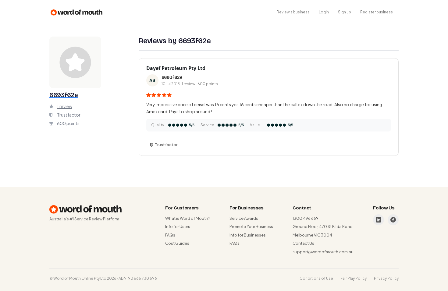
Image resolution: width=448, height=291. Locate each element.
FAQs (170, 235)
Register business (376, 12)
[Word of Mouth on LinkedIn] (378, 219)
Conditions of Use (316, 278)
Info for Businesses (247, 235)
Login (324, 12)
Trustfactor (68, 114)
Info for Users (177, 226)
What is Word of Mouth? (187, 218)
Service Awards (243, 218)
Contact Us (303, 243)
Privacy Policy (386, 278)
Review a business (293, 12)
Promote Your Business (251, 226)
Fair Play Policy (353, 278)
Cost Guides (177, 243)
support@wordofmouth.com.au (323, 251)
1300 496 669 (305, 218)
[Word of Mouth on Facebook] (393, 219)
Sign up (344, 12)
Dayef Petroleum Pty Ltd (175, 68)
